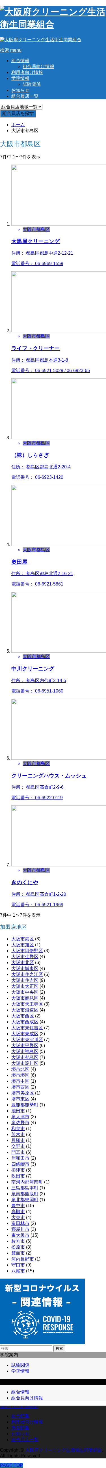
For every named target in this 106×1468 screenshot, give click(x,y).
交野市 (18, 1146)
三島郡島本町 (24, 1187)
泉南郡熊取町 (24, 1193)
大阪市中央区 (24, 992)
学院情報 (20, 78)
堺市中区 (20, 1081)
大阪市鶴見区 (24, 998)
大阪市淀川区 (24, 1063)
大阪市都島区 (24, 1057)
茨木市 (18, 1134)
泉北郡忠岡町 (24, 1199)
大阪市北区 (22, 962)
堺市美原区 (22, 1093)
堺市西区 (20, 1087)
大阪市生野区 (24, 956)
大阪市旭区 (22, 944)
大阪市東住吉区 (27, 1027)
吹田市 (18, 1176)
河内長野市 (22, 1259)
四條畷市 (20, 1164)
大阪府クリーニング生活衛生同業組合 (19, 1407)
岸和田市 (20, 1158)
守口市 (18, 1264)
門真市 (18, 1152)
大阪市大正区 (24, 986)
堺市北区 (20, 1069)
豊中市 (18, 1205)
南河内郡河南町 (27, 1181)
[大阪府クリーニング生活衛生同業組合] (53, 24)
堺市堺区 (20, 1075)
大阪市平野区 (24, 1045)
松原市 (18, 1247)
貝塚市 (18, 1140)
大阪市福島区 (24, 1051)
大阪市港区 (22, 938)
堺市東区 (20, 1098)
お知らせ (20, 90)
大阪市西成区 (24, 1021)
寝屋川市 (20, 1229)
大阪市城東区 (24, 968)
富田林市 (20, 1223)
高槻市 (18, 1211)
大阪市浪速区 (24, 1010)
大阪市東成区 (24, 1033)
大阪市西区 (22, 1015)
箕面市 (18, 1253)
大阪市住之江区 (27, 974)
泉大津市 (20, 1116)
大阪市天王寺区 (27, 1004)
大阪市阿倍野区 (27, 950)
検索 (59, 1348)
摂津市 (18, 1170)
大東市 (18, 1217)
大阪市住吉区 (24, 980)
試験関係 (32, 84)
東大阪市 (20, 1235)
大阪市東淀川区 (27, 1039)
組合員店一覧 (24, 96)
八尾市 (18, 1270)
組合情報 (20, 60)
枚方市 (18, 1241)
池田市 (18, 1110)
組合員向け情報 (38, 66)
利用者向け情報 (27, 72)
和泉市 (18, 1128)
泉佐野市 (20, 1122)
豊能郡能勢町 (24, 1104)
